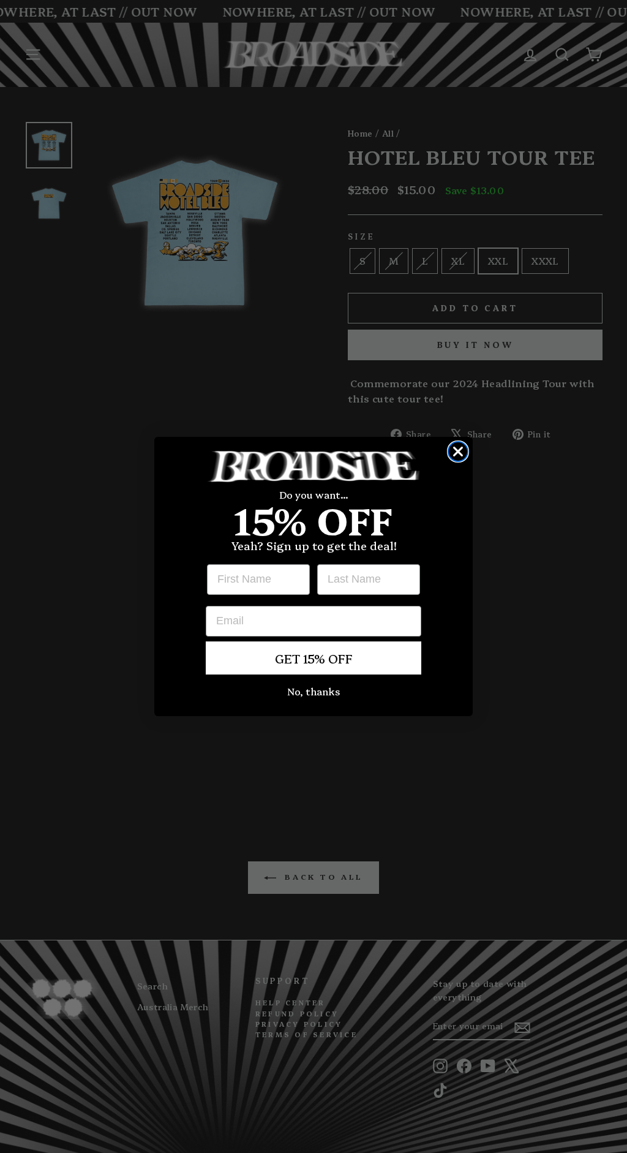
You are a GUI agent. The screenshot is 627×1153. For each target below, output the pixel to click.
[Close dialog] (458, 451)
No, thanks (313, 691)
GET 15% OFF (314, 658)
